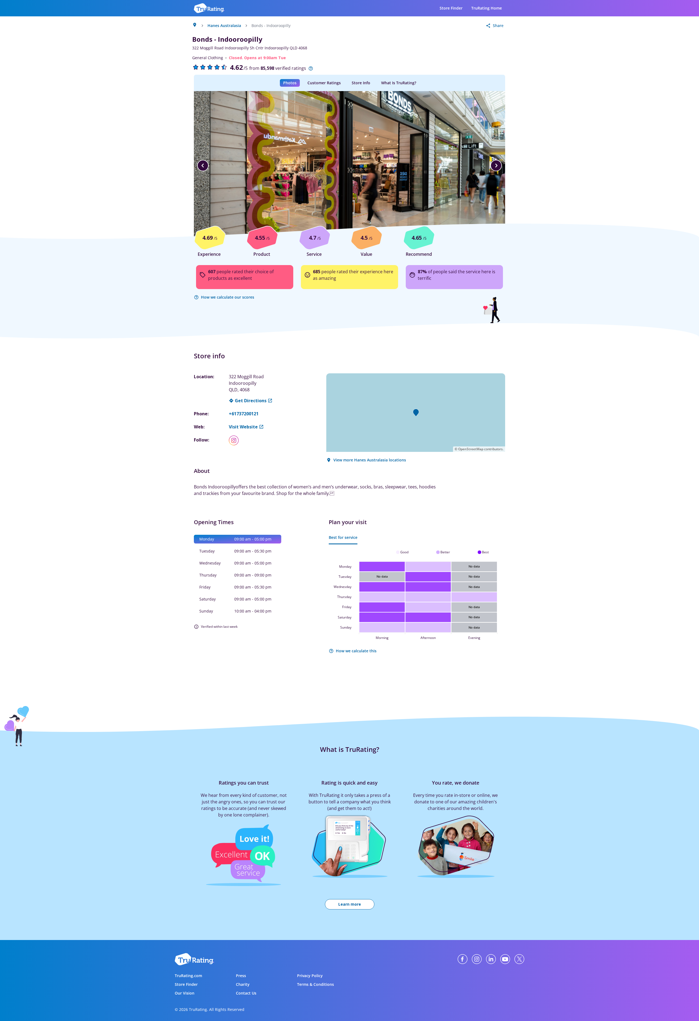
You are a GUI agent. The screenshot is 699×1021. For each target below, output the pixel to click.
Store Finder (451, 8)
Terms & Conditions (315, 984)
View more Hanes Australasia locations (369, 460)
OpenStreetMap (470, 449)
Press (241, 975)
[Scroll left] (203, 165)
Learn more (349, 904)
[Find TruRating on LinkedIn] (491, 959)
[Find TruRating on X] (519, 959)
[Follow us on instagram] (236, 440)
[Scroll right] (496, 165)
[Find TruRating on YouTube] (505, 959)
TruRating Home (486, 8)
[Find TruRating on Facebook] (462, 959)
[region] (349, 165)
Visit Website (243, 427)
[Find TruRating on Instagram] (477, 959)
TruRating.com (188, 975)
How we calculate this (356, 650)
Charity (243, 984)
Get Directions (250, 401)
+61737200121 (244, 414)
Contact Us (246, 993)
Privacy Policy (310, 975)
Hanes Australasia (224, 25)
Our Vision (184, 993)
